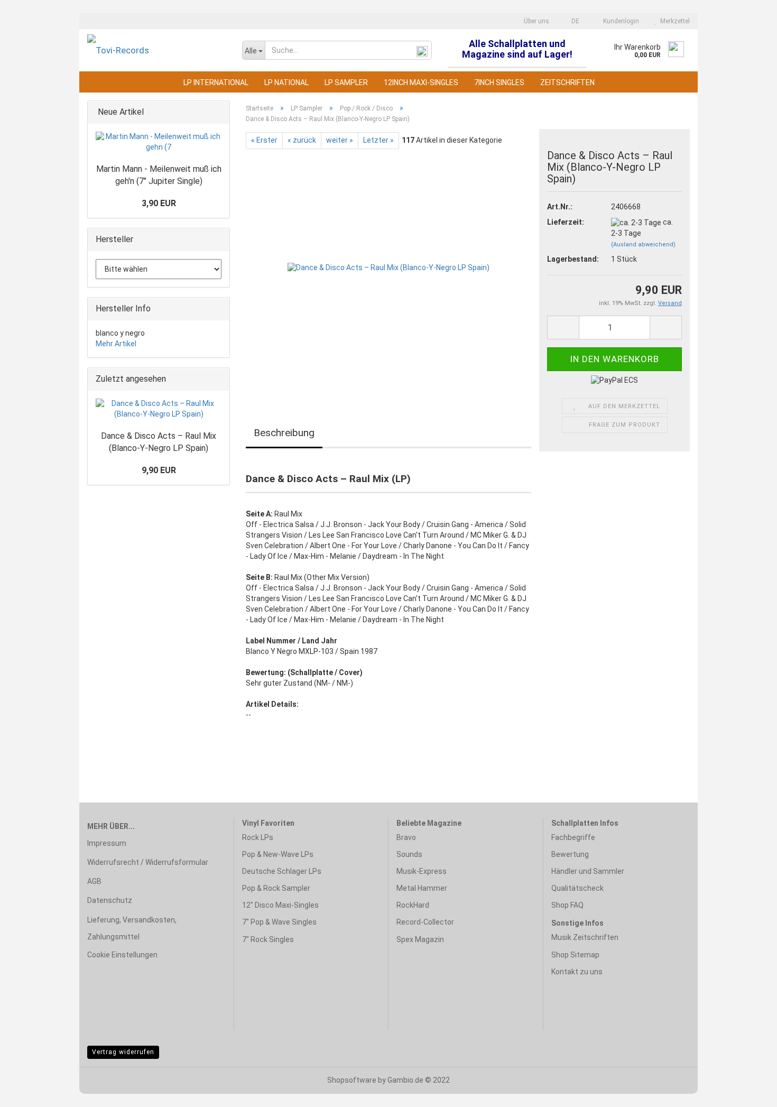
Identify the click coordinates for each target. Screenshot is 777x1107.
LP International (215, 82)
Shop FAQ (567, 905)
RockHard (412, 905)
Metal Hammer (421, 888)
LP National (286, 82)
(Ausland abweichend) (643, 244)
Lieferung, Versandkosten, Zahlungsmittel (132, 928)
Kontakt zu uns (577, 971)
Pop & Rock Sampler (276, 888)
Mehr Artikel (116, 343)
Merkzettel (673, 21)
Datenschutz (109, 900)
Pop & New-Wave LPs (277, 854)
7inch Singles (499, 82)
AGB (94, 881)
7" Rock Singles (268, 939)
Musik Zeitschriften (584, 937)
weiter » (339, 140)
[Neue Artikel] (218, 112)
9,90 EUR (159, 470)
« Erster (264, 140)
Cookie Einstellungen (122, 955)
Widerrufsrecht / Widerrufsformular (147, 862)
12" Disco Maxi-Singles (280, 905)
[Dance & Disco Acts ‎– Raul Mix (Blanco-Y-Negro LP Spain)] (388, 267)
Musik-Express (421, 871)
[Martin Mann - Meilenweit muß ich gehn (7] (158, 142)
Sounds (409, 854)
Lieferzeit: (565, 222)
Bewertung (570, 854)
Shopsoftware (351, 1080)
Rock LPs (257, 837)
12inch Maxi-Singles (421, 82)
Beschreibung (284, 433)
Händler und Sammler (587, 871)
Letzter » (378, 140)
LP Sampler (346, 82)
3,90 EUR (159, 203)
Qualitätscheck (577, 888)
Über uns (535, 21)
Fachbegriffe (573, 837)
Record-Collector (425, 922)
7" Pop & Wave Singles (279, 922)
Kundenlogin (619, 21)
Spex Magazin (420, 939)
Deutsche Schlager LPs (281, 871)
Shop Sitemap (575, 955)
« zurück (302, 140)
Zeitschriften (567, 82)
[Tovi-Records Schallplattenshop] (156, 50)
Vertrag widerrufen (123, 1052)
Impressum (106, 843)
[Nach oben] (748, 1091)
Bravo (406, 837)
